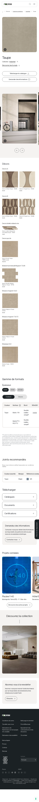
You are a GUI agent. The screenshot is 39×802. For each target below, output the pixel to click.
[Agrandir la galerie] (5, 140)
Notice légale (6, 740)
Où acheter (24, 735)
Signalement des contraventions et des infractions (27, 729)
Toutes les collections (18, 11)
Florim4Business (25, 724)
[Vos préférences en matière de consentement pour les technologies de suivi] (36, 799)
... (2, 11)
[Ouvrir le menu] (34, 4)
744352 (35, 412)
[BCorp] (5, 764)
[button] (17, 150)
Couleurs (8, 397)
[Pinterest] (6, 772)
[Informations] (20, 405)
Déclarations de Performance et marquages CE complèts (10, 729)
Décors (20, 397)
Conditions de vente (8, 720)
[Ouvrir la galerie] (5, 49)
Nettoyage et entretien (27, 720)
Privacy (4, 744)
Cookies (4, 747)
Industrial (28, 11)
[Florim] (8, 4)
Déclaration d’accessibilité (9, 735)
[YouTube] (9, 772)
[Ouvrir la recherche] (30, 4)
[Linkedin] (15, 772)
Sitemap (4, 751)
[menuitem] (5, 390)
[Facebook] (12, 772)
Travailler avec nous (8, 724)
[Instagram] (3, 772)
